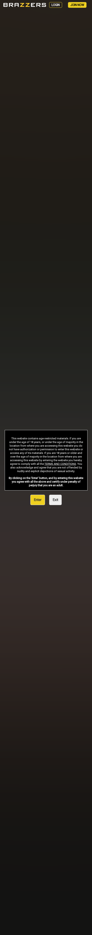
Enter (38, 500)
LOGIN (56, 5)
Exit (55, 500)
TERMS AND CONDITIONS (60, 463)
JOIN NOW (77, 5)
